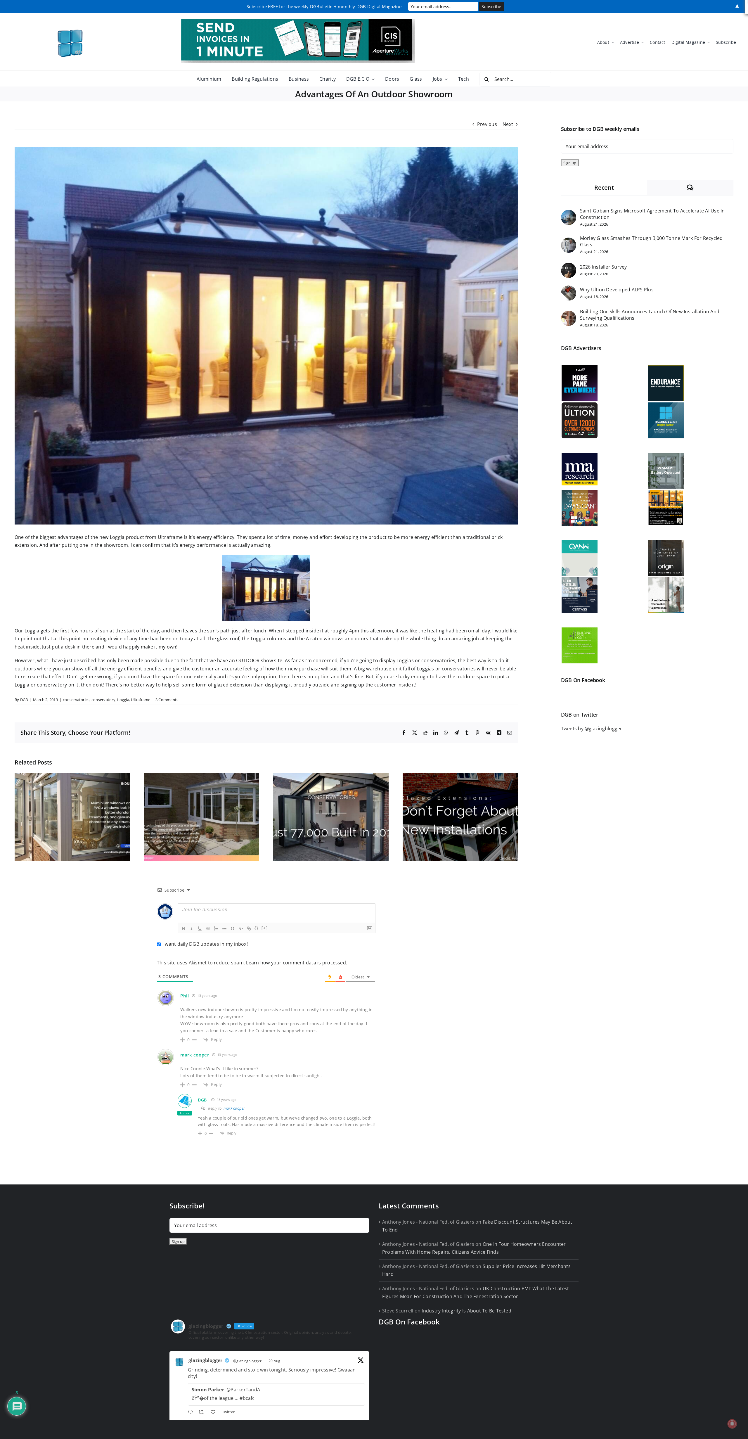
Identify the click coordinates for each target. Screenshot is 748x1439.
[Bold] (183, 928)
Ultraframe (140, 699)
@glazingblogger (247, 1360)
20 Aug (274, 1360)
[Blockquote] (232, 928)
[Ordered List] (216, 928)
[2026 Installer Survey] (568, 266)
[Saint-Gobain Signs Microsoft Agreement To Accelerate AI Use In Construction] (568, 213)
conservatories (76, 699)
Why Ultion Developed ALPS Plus (617, 289)
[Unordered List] (224, 928)
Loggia (123, 699)
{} (256, 928)
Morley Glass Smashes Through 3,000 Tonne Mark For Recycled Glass (651, 241)
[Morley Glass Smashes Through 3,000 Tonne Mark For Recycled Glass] (568, 241)
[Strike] (208, 928)
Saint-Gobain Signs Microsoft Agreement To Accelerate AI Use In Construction (652, 213)
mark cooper (194, 1055)
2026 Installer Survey (603, 267)
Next (508, 124)
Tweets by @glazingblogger (591, 728)
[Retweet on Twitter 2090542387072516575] (203, 1412)
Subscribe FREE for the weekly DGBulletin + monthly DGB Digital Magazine (324, 6)
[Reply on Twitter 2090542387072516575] (191, 1412)
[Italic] (192, 928)
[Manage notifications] (732, 1423)
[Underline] (200, 928)
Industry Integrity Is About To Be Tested (466, 1310)
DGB (24, 699)
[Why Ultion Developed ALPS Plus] (568, 289)
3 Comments (166, 699)
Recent (604, 187)
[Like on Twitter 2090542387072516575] (215, 1412)
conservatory (103, 699)
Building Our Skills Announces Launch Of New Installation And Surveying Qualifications (649, 314)
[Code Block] (241, 928)
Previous (487, 124)
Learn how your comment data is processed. (296, 962)
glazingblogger (205, 1360)
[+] (265, 928)
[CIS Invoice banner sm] (298, 21)
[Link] (249, 928)
